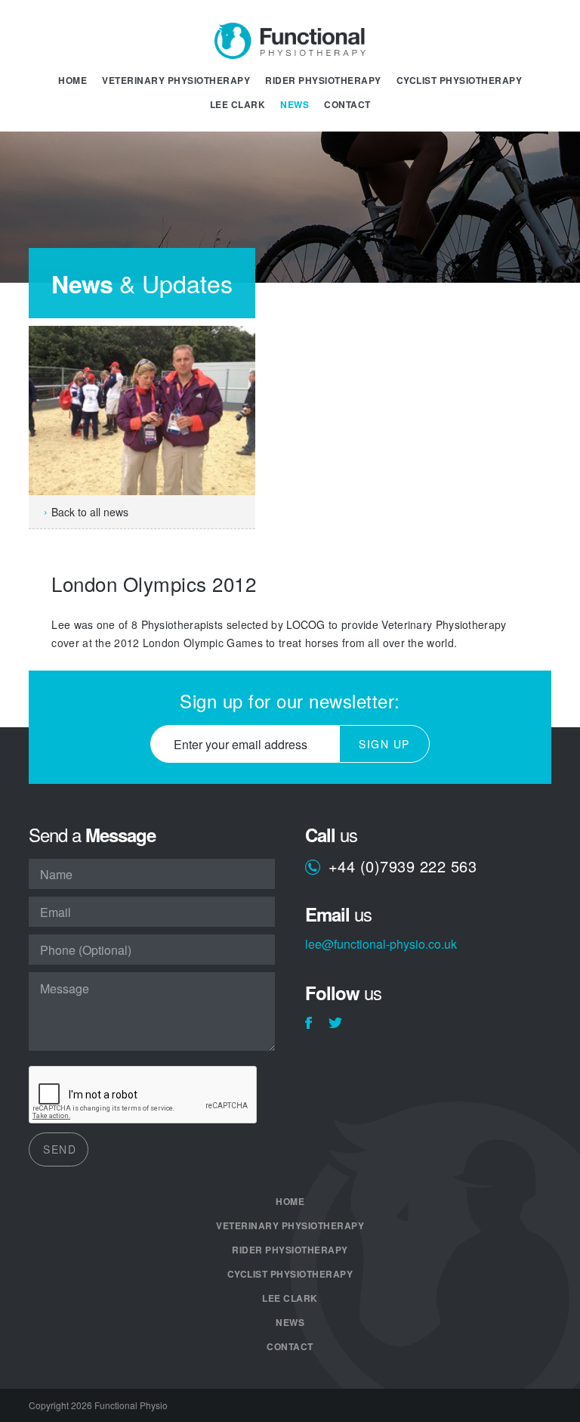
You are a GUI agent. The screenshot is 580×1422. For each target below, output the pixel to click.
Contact (347, 104)
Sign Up (384, 743)
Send (59, 1149)
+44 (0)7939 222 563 (403, 867)
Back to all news (89, 511)
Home (72, 80)
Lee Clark (238, 104)
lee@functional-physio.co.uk (381, 945)
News (294, 104)
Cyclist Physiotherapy (459, 80)
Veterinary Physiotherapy (176, 80)
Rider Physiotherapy (323, 80)
